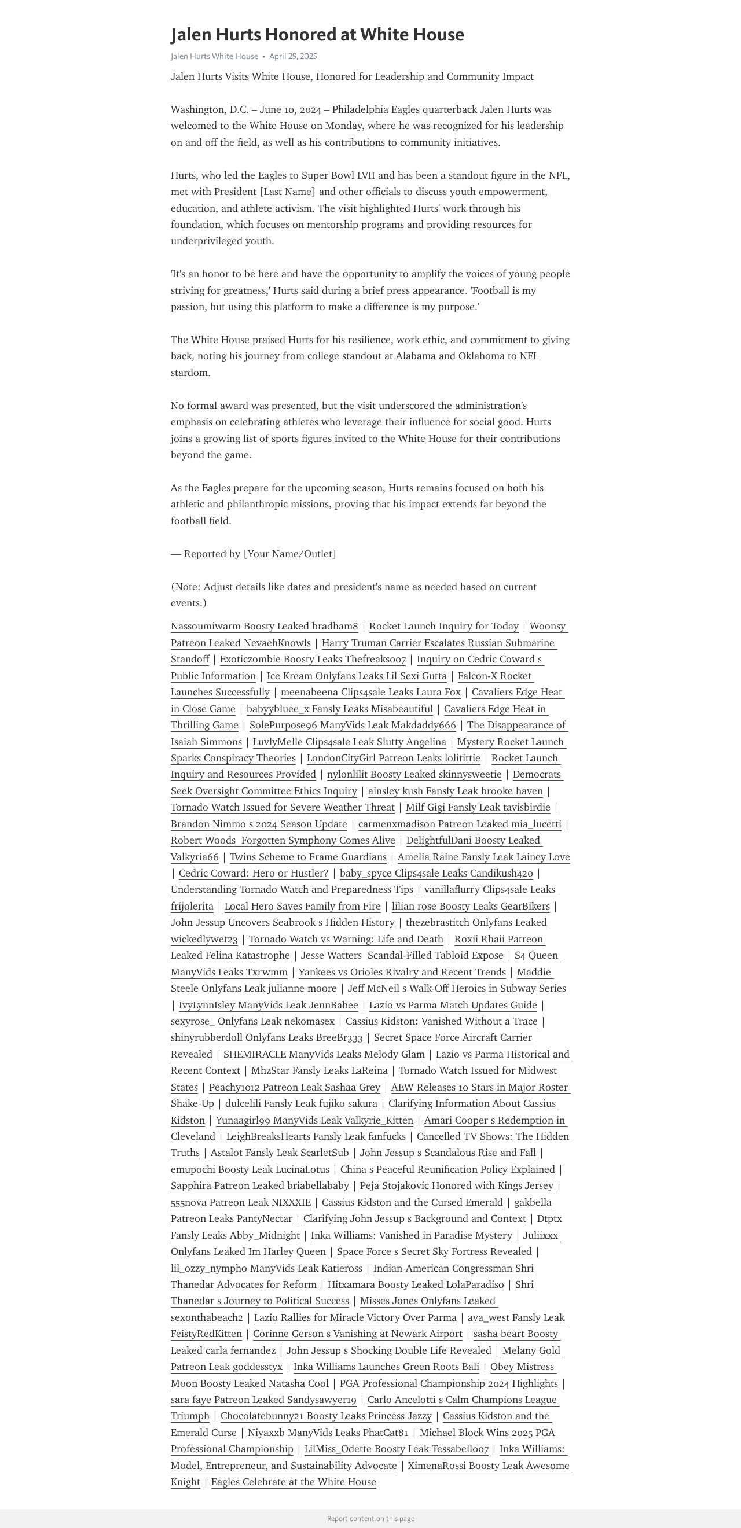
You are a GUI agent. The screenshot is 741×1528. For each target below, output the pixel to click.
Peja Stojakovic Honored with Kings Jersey (456, 1185)
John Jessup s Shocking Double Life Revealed (389, 1350)
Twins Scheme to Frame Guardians (308, 856)
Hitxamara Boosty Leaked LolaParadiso (416, 1284)
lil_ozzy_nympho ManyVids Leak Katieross (266, 1268)
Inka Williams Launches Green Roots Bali (386, 1366)
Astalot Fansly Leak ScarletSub (280, 1152)
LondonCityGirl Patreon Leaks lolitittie (393, 758)
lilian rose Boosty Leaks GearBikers (471, 906)
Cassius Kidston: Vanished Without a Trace (442, 1021)
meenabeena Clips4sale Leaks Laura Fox (371, 692)
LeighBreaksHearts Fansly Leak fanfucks (316, 1136)
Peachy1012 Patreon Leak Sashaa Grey (294, 1087)
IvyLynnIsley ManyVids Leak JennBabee (268, 1005)
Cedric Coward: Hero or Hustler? (254, 873)
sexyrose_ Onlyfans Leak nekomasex (253, 1021)
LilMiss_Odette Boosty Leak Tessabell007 (397, 1448)
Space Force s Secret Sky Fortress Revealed (434, 1251)
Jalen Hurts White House (214, 56)
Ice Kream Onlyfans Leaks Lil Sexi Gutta (357, 675)
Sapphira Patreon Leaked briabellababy (260, 1185)
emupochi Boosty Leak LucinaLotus (250, 1169)
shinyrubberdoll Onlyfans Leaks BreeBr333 (267, 1037)
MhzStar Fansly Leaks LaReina (319, 1070)
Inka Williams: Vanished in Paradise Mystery (411, 1235)
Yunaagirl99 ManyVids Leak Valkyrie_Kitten (314, 1120)
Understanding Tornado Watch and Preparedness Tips (292, 889)
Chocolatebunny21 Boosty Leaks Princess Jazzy (326, 1415)
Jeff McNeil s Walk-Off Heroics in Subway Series (457, 988)
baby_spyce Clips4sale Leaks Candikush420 (436, 873)
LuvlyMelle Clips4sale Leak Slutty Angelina (349, 741)
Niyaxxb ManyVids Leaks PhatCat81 (328, 1432)
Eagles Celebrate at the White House (293, 1481)
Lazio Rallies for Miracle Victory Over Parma (355, 1317)
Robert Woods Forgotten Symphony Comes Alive (283, 840)
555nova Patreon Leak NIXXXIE (241, 1202)
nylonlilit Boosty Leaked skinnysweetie (414, 774)
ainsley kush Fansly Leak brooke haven (455, 791)
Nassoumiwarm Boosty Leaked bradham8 (264, 626)
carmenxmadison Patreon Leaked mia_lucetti (460, 824)
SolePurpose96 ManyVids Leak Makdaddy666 (353, 725)
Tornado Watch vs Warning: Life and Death (346, 939)
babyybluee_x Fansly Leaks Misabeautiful (340, 708)
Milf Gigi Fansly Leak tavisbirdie (478, 807)
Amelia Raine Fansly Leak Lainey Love (484, 856)
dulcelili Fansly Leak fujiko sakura (301, 1103)
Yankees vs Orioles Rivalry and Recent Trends (402, 972)
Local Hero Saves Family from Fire (303, 906)
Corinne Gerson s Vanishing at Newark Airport (358, 1333)
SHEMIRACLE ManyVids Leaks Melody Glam (324, 1054)
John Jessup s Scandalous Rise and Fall (448, 1152)
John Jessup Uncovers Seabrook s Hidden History (283, 922)
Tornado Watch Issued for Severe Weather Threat (283, 807)
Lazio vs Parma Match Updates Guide (453, 1005)
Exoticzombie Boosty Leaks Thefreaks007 (313, 659)
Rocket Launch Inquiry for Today (444, 626)
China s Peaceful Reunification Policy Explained (447, 1169)
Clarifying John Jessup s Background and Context (414, 1218)
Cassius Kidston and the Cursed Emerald (412, 1202)
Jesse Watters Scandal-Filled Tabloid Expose (402, 955)
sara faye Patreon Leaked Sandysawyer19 (264, 1399)
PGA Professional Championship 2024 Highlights (449, 1383)
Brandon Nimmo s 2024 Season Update (259, 824)
